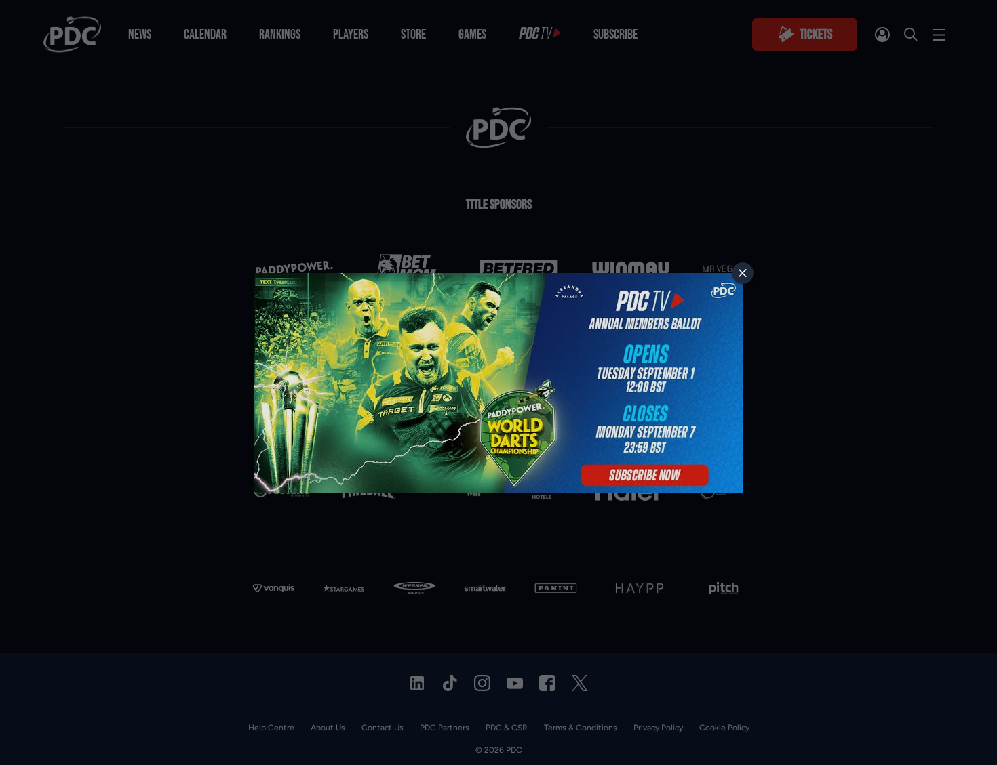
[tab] (742, 273)
